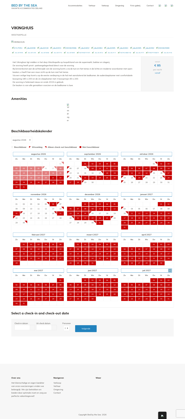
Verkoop (105, 5)
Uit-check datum (43, 323)
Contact (150, 5)
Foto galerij (135, 5)
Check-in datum (21, 323)
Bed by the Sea (24, 5)
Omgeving (119, 5)
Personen (66, 323)
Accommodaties (75, 5)
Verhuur (92, 5)
